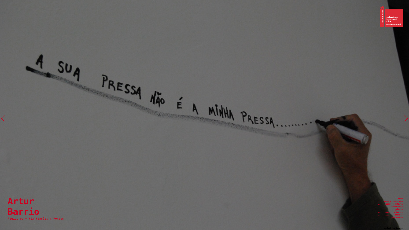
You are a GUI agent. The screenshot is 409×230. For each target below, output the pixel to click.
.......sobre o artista (390, 204)
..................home (390, 198)
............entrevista (390, 207)
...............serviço (390, 215)
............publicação (390, 217)
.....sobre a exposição (390, 201)
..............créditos (390, 212)
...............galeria (390, 209)
